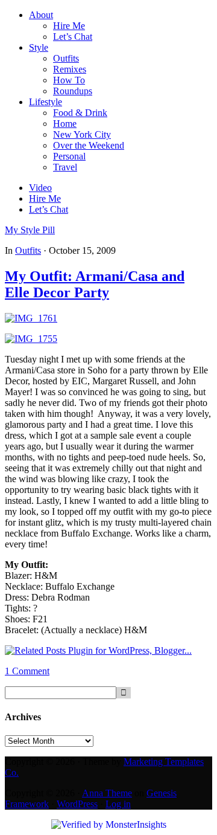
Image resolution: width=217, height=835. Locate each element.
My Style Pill (30, 230)
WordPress (77, 804)
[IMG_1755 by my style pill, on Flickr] (31, 339)
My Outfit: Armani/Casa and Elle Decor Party (94, 284)
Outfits (28, 250)
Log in (118, 804)
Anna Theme (107, 793)
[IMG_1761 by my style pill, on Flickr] (31, 318)
